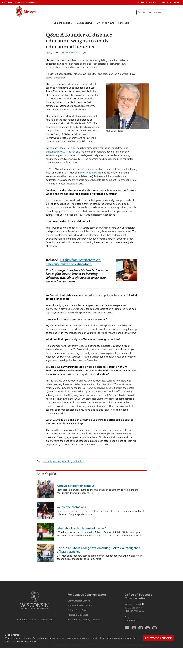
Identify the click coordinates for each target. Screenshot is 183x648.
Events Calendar (170, 2)
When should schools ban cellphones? (81, 528)
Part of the (34, 619)
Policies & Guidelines (77, 614)
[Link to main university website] (34, 600)
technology (78, 461)
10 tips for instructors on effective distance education (73, 262)
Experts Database (148, 2)
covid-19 (47, 461)
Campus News (84, 22)
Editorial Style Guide (77, 610)
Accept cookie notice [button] (158, 638)
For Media (123, 22)
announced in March (90, 172)
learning (57, 461)
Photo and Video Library (79, 605)
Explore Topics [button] (62, 22)
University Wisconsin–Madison (19, 2)
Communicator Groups (78, 600)
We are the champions (71, 507)
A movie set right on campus (76, 485)
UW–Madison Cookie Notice (22, 641)
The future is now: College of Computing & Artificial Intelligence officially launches (98, 550)
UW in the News (105, 22)
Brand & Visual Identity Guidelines (84, 619)
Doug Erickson (72, 52)
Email (127, 617)
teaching (66, 461)
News (30, 12)
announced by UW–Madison (60, 151)
